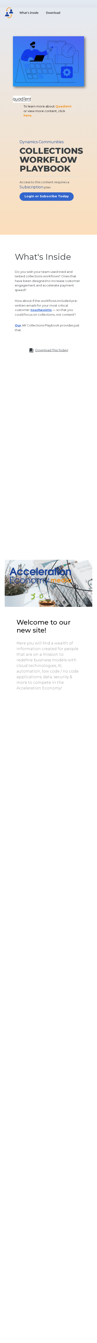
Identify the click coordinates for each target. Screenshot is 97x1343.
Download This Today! (51, 350)
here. (28, 115)
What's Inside (29, 13)
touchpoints (41, 310)
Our (18, 325)
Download (53, 13)
